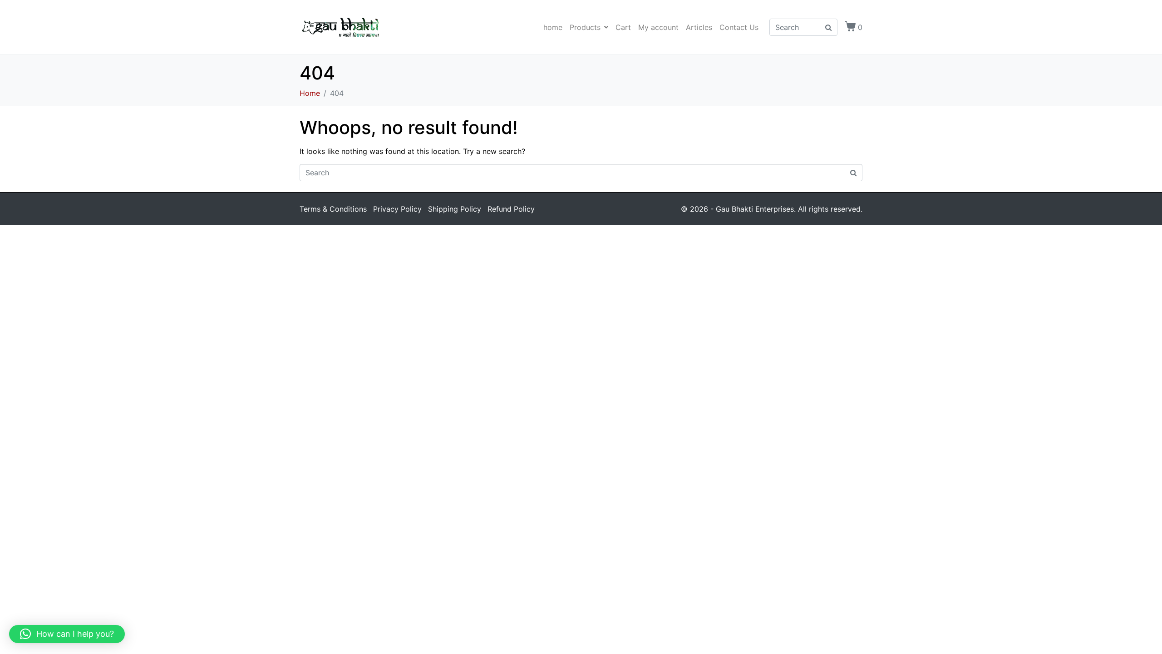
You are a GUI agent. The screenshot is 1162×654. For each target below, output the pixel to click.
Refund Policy (511, 208)
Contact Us (738, 27)
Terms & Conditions (333, 208)
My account (658, 27)
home (552, 27)
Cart (623, 27)
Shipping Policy (454, 208)
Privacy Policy (397, 208)
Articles (699, 27)
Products (585, 27)
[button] (67, 634)
